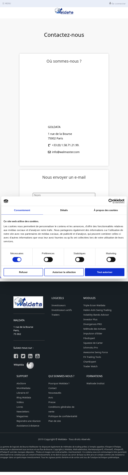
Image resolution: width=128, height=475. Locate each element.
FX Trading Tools (92, 356)
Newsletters (23, 411)
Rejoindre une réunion (29, 420)
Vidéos (20, 402)
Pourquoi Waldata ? (58, 383)
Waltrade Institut (95, 383)
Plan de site (54, 420)
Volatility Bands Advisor (96, 314)
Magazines (22, 416)
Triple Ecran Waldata (94, 305)
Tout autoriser (104, 272)
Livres (20, 406)
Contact (52, 388)
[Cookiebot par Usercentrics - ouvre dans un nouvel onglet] (110, 201)
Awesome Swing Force (95, 352)
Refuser (23, 272)
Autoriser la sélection (64, 272)
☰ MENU (6, 3)
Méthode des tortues (94, 328)
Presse (51, 402)
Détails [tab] (64, 210)
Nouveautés (54, 392)
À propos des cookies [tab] (106, 210)
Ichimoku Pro (90, 347)
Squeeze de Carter (93, 342)
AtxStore (21, 383)
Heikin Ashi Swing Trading (97, 310)
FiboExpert (89, 338)
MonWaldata (23, 388)
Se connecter (118, 3)
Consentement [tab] (22, 210)
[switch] (48, 259)
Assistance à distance (28, 425)
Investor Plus (90, 319)
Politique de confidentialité (62, 416)
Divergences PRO (92, 324)
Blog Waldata (24, 397)
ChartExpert (89, 361)
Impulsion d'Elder (92, 333)
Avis (50, 397)
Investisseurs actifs (62, 310)
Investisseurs (59, 305)
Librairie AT (23, 392)
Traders (55, 314)
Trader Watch (90, 366)
